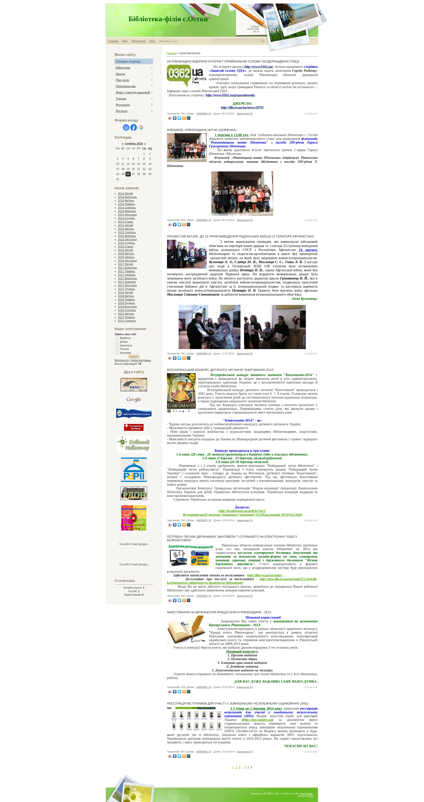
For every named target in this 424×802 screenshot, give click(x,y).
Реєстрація (139, 41)
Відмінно (125, 338)
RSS (152, 41)
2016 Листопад (127, 260)
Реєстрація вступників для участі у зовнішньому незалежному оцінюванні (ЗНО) (237, 703)
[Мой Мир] (188, 118)
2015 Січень (125, 221)
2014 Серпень (127, 207)
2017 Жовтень (127, 281)
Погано (124, 349)
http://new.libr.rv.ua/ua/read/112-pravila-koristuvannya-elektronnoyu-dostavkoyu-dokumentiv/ (242, 581)
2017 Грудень (126, 289)
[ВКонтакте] (174, 118)
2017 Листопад (127, 285)
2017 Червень (126, 274)
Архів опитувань (141, 360)
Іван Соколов (306, 793)
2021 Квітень (126, 313)
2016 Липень (126, 257)
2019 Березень (127, 306)
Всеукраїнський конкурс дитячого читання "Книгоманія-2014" (220, 370)
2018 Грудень (126, 303)
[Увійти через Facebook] (133, 127)
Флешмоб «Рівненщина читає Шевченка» (202, 130)
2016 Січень (125, 246)
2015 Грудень (126, 243)
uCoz (311, 796)
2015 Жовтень (127, 236)
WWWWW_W (203, 113)
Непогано (126, 345)
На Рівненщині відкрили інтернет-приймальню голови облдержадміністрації (233, 61)
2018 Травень (126, 299)
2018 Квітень (126, 296)
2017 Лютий (125, 264)
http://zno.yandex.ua (257, 720)
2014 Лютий (125, 193)
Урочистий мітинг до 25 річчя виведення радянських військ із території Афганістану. (240, 236)
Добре (124, 341)
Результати (122, 360)
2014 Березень (127, 197)
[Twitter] (179, 118)
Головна (113, 41)
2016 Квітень (126, 253)
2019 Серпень (127, 310)
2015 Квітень (126, 228)
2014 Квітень (126, 200)
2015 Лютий (125, 225)
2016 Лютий (125, 250)
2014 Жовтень (127, 211)
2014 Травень (126, 204)
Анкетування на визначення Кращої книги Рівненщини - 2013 (219, 612)
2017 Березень (127, 267)
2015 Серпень (127, 232)
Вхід (125, 41)
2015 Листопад (127, 239)
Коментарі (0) (245, 113)
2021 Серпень (127, 320)
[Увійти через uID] (126, 127)
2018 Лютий (125, 292)
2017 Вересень (127, 278)
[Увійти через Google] (141, 127)
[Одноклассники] (184, 118)
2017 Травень (126, 271)
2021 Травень (126, 317)
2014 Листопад (127, 214)
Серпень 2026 (134, 143)
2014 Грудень (126, 218)
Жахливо (125, 352)
